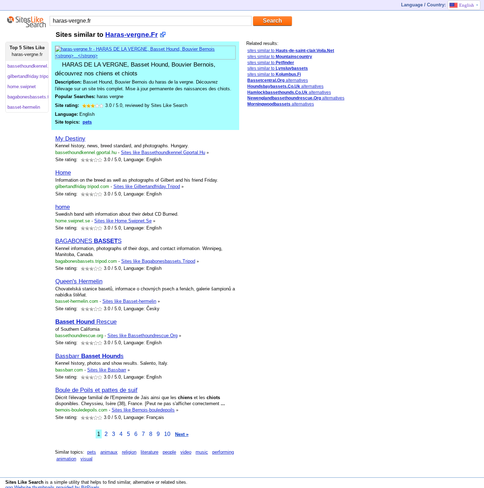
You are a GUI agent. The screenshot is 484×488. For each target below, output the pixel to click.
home (62, 206)
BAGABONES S (88, 240)
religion (129, 452)
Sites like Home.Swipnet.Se (123, 220)
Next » (181, 434)
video (185, 452)
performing (223, 452)
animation (66, 458)
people (169, 452)
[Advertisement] (274, 224)
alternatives (277, 80)
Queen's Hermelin (78, 281)
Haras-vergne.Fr (131, 34)
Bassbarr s (89, 355)
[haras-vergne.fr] (145, 55)
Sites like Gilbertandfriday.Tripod (146, 186)
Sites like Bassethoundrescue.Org (142, 335)
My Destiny (70, 138)
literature (149, 452)
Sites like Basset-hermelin (129, 301)
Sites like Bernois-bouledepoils (143, 410)
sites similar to (290, 50)
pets (87, 122)
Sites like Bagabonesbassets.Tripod (158, 261)
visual (86, 458)
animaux (109, 452)
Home (63, 172)
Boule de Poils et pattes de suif (96, 389)
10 (167, 434)
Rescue (86, 321)
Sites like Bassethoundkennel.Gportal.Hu (163, 152)
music (202, 452)
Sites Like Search (24, 482)
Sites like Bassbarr (106, 370)
